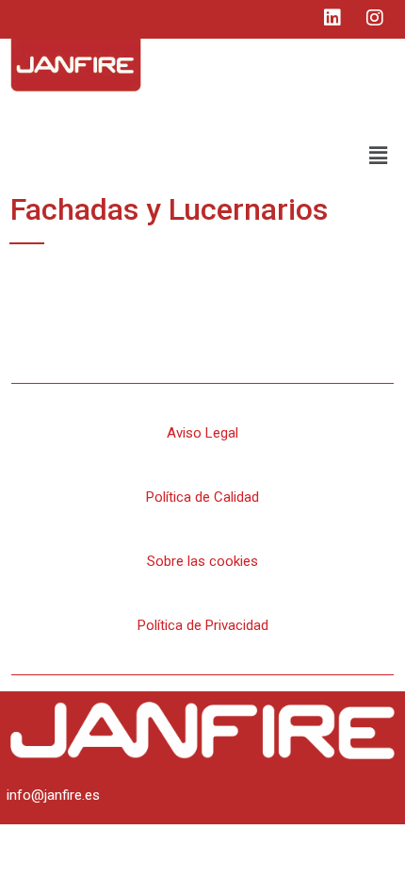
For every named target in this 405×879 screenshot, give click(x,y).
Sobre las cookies (202, 561)
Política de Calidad (202, 497)
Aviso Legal (202, 432)
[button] (379, 156)
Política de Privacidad (203, 625)
